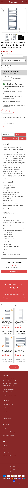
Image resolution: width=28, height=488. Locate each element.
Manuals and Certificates (9, 455)
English (13, 469)
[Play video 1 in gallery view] (21, 37)
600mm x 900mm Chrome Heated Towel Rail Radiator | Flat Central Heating (7, 323)
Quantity (7, 76)
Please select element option (9, 55)
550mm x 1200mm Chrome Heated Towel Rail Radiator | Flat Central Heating (7, 351)
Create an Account (8, 404)
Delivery (5, 428)
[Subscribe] (23, 299)
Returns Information (8, 435)
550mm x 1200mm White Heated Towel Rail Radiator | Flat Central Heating (19, 323)
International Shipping (9, 431)
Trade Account (7, 418)
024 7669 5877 (7, 391)
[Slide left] (1, 37)
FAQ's (4, 449)
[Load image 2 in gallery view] (14, 37)
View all (14, 367)
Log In (4, 407)
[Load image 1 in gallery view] (7, 37)
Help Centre (6, 445)
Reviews (22, 138)
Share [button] (4, 126)
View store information (9, 123)
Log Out (5, 411)
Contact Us (6, 452)
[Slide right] (26, 37)
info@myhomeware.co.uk (10, 395)
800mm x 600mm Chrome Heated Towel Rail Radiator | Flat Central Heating (20, 351)
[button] (2, 2)
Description (6, 134)
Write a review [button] (14, 271)
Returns (5, 138)
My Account (6, 414)
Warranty (14, 138)
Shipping (9, 53)
